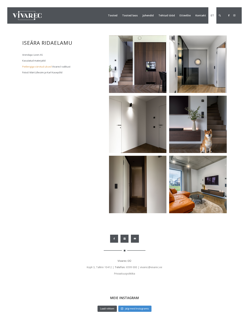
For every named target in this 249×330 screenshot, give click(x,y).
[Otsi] (219, 15)
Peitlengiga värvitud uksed (37, 66)
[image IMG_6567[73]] (139, 186)
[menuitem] (113, 15)
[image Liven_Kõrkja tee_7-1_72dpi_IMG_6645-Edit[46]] (139, 65)
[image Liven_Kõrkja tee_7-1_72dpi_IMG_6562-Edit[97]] (139, 126)
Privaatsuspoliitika (124, 273)
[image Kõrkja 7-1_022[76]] (199, 186)
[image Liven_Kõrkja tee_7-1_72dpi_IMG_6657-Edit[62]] (199, 126)
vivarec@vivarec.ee (151, 267)
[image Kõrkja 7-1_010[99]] (199, 65)
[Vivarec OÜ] (27, 15)
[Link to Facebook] (229, 15)
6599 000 (131, 267)
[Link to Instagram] (234, 15)
